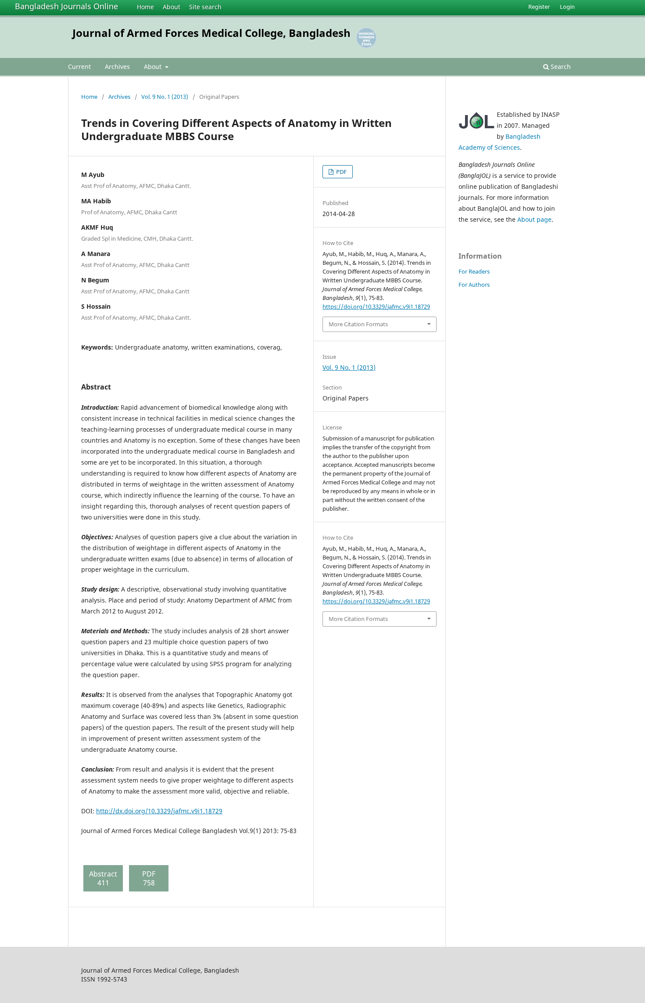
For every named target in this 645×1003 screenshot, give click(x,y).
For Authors (474, 285)
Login (567, 7)
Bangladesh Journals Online (66, 6)
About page (534, 219)
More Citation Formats (358, 324)
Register (539, 7)
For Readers (474, 271)
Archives (117, 66)
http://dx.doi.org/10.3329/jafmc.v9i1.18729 (159, 811)
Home (145, 7)
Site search (205, 7)
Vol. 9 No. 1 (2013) (164, 97)
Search (560, 66)
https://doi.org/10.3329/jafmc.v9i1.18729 (376, 306)
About (171, 7)
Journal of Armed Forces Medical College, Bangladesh (211, 32)
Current (79, 66)
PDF (341, 172)
